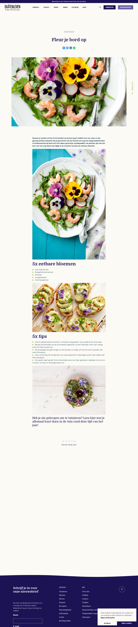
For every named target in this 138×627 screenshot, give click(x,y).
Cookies (85, 602)
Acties (61, 617)
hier (93, 418)
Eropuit (62, 602)
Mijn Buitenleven (125, 7)
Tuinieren (63, 592)
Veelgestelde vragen (90, 613)
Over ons (85, 592)
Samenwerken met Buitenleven (94, 610)
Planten (62, 595)
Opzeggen (86, 617)
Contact (85, 599)
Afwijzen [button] (107, 623)
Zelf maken (63, 613)
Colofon (85, 595)
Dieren (62, 599)
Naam (15, 615)
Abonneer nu (109, 7)
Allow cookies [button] (127, 623)
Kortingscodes (65, 621)
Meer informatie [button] (108, 618)
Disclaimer (86, 606)
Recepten (63, 606)
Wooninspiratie (65, 610)
